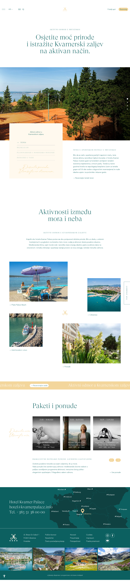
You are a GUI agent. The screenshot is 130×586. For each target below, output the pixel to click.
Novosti (73, 535)
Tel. (12, 512)
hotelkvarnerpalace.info (31, 507)
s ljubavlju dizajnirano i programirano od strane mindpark (65, 575)
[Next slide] (118, 460)
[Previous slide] (111, 460)
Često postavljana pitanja (54, 541)
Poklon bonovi (50, 535)
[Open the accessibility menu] (4, 576)
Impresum (90, 538)
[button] (127, 99)
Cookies (89, 535)
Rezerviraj (123, 9)
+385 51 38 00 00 (30, 512)
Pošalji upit (112, 9)
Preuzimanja (74, 538)
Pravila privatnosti (92, 541)
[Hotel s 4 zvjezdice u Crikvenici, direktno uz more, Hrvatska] (65, 9)
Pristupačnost (75, 541)
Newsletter (49, 538)
